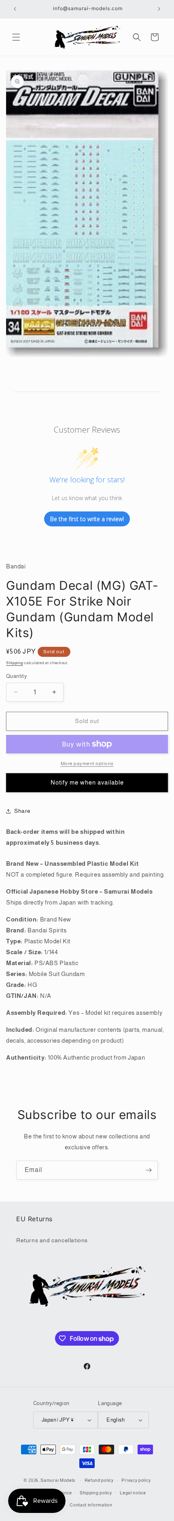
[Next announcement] (159, 9)
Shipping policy (96, 1492)
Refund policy (99, 1480)
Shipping (14, 663)
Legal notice (133, 1492)
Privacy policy (136, 1480)
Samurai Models (57, 1480)
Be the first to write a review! (87, 519)
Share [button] (22, 811)
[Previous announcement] (15, 9)
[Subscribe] (148, 1170)
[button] (16, 37)
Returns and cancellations (52, 1240)
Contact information (91, 1504)
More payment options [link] (87, 763)
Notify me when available (87, 782)
